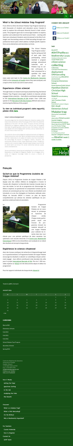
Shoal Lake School (57, 124)
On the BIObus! (9, 415)
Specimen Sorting (10, 386)
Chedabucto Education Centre (59, 58)
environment (56, 79)
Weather (58, 137)
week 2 (54, 140)
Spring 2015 (6, 349)
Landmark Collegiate (64, 104)
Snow (53, 126)
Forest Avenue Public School (61, 85)
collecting (57, 65)
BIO (67, 53)
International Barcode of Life (18, 98)
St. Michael (55, 131)
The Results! (8, 397)
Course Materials (9, 429)
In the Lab (7, 390)
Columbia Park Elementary (59, 69)
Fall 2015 (5, 335)
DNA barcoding (58, 74)
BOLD (17, 263)
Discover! (6, 404)
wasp (53, 137)
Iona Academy (63, 96)
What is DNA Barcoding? (12, 411)
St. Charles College (60, 126)
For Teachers (7, 426)
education (65, 77)
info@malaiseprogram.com (11, 369)
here (15, 111)
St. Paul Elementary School (58, 133)
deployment (57, 72)
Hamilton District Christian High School (60, 90)
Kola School (55, 104)
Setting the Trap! (9, 383)
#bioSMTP (55, 50)
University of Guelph (18, 80)
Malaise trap (59, 111)
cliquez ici (36, 270)
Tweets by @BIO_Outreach (11, 284)
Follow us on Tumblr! (62, 38)
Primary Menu (70, 16)
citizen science (58, 61)
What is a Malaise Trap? (12, 408)
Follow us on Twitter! (62, 27)
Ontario (62, 118)
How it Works (7, 380)
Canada (66, 56)
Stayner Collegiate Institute (60, 134)
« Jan (4, 313)
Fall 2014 (5, 332)
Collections (55, 68)
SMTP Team (66, 124)
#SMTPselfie (58, 52)
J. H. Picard (54, 98)
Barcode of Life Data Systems (22, 101)
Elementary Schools (8, 328)
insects (55, 96)
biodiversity (57, 55)
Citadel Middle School (57, 59)
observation (55, 118)
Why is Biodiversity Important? (14, 418)
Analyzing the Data (10, 393)
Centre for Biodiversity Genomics (34, 78)
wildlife (59, 139)
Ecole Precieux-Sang (56, 77)
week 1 (66, 137)
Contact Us (6, 436)
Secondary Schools (8, 345)
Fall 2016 (5, 339)
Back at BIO (6, 325)
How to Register (9, 433)
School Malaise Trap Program (11, 342)
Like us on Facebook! (62, 33)
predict (67, 118)
